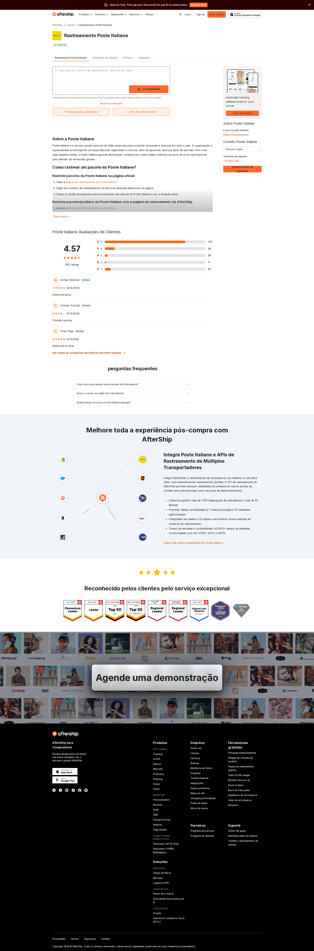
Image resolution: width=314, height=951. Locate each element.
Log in (188, 14)
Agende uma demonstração (157, 677)
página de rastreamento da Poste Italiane (91, 182)
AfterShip (57, 25)
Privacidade (58, 938)
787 (210, 241)
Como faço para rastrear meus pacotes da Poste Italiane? (108, 384)
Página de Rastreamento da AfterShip (91, 208)
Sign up (201, 14)
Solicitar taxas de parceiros (242, 169)
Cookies (105, 938)
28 (209, 255)
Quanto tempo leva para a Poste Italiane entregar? (104, 402)
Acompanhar (152, 89)
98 (209, 248)
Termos (74, 938)
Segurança (90, 938)
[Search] (180, 14)
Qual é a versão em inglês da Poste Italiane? (100, 393)
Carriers (71, 25)
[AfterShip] (63, 14)
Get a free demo (242, 113)
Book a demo (216, 14)
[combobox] (242, 149)
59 (209, 269)
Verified (86, 280)
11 (209, 262)
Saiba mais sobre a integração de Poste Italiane (194, 542)
